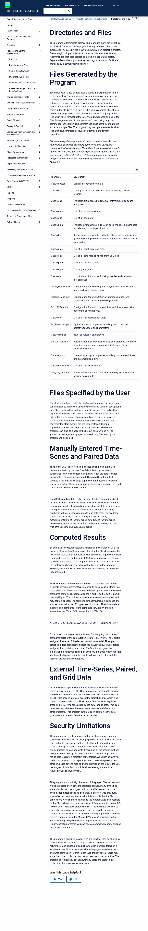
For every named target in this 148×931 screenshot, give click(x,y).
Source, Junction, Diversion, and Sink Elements (21, 133)
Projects (13, 59)
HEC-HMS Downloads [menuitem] (93, 5)
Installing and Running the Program (18, 37)
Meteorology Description (18, 140)
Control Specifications (19, 71)
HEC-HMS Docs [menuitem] (72, 5)
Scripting (11, 199)
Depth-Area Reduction (17, 164)
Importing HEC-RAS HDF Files (22, 82)
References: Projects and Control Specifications (23, 89)
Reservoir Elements (15, 126)
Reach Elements (14, 120)
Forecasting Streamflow (17, 158)
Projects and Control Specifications (16, 52)
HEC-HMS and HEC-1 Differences (21, 210)
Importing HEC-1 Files (19, 77)
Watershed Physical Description (21, 103)
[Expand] (40, 31)
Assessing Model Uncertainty (20, 169)
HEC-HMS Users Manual (22, 11)
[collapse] (40, 51)
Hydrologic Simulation (17, 146)
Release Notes (13, 222)
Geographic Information (17, 108)
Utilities (10, 187)
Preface (10, 25)
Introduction (12, 31)
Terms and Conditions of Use (20, 216)
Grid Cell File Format (16, 204)
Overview (11, 45)
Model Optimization (15, 152)
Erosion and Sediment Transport (21, 175)
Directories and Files (18, 65)
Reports (10, 193)
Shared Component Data (18, 97)
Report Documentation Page (19, 19)
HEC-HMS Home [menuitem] (53, 5)
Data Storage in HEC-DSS (18, 181)
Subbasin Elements (15, 114)
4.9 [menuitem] (114, 5)
